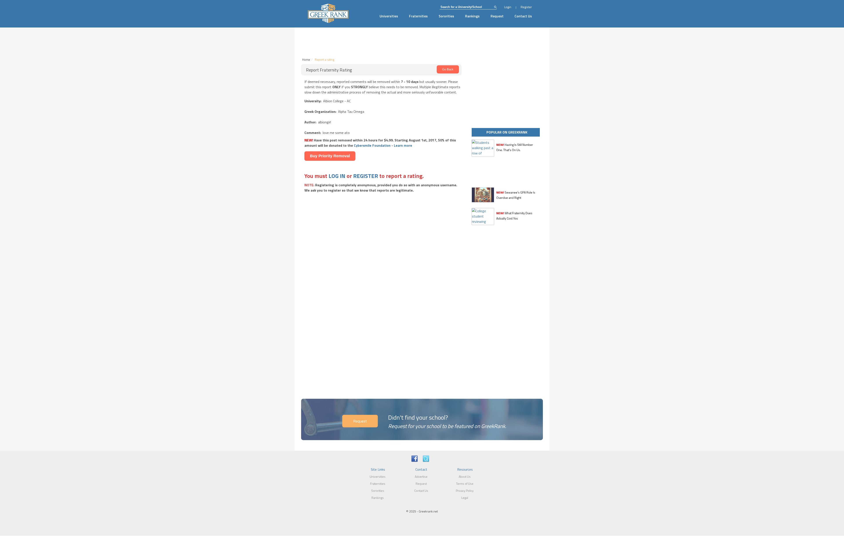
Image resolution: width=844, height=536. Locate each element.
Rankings (472, 16)
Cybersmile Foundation (372, 145)
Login (507, 7)
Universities (389, 16)
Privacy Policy (465, 490)
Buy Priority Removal (330, 156)
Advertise (421, 476)
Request (497, 16)
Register (526, 7)
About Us (465, 476)
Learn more (403, 145)
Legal (464, 497)
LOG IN (337, 176)
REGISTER (365, 176)
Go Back (447, 69)
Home (306, 59)
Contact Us (523, 16)
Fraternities (418, 16)
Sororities (446, 16)
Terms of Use (464, 483)
